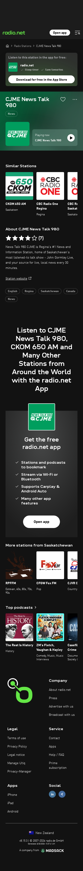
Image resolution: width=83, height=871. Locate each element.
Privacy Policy (17, 746)
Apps (52, 746)
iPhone (12, 795)
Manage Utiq (16, 763)
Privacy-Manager (19, 771)
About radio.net (60, 690)
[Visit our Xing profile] (62, 794)
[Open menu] (77, 32)
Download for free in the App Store (41, 79)
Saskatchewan (50, 291)
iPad (10, 803)
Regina (29, 291)
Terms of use (16, 738)
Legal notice (16, 755)
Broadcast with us (62, 715)
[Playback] (71, 138)
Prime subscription (58, 765)
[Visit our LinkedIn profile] (52, 794)
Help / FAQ (56, 755)
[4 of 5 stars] (28, 238)
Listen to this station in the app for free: (37, 57)
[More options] (74, 99)
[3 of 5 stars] (21, 238)
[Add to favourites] (63, 99)
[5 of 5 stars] (34, 238)
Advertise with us (61, 706)
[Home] (7, 46)
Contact (54, 738)
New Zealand (44, 833)
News (11, 114)
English (12, 291)
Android (12, 811)
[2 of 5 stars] (15, 238)
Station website (16, 278)
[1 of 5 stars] (8, 238)
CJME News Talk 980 (48, 140)
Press (53, 698)
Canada (70, 291)
